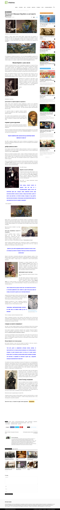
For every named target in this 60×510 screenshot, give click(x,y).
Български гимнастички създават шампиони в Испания (47, 80)
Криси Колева (42, 97)
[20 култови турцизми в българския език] (47, 44)
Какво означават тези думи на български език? (12, 432)
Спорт (42, 7)
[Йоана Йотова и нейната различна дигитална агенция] (32, 454)
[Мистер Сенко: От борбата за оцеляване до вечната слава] (10, 454)
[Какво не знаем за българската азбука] (47, 31)
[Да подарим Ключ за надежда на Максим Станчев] (21, 464)
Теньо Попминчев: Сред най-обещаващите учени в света (46, 113)
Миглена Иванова (8, 17)
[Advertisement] (31, 92)
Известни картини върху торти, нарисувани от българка (47, 131)
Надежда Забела (7, 422)
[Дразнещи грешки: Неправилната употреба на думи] (47, 57)
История (28, 7)
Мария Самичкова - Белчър (44, 150)
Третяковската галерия (14, 423)
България (20, 7)
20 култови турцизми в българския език (45, 50)
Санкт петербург (7, 423)
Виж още (47, 157)
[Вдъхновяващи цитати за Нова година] (21, 454)
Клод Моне (31, 401)
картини (26, 421)
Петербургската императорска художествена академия (18, 422)
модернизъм (35, 421)
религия (28, 422)
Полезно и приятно (48, 7)
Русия (31, 422)
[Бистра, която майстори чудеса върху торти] (47, 90)
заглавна (9, 421)
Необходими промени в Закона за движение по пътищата (30, 432)
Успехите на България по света (45, 68)
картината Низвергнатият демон (19, 421)
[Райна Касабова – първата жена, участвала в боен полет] (10, 464)
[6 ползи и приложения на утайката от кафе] (32, 464)
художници (19, 423)
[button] (54, 7)
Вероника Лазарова (43, 81)
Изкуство (33, 7)
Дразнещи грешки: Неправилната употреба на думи (47, 63)
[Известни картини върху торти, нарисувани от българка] (47, 125)
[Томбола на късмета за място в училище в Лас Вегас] (47, 143)
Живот (16, 7)
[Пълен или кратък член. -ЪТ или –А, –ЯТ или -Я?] (47, 19)
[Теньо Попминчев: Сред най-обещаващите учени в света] (47, 108)
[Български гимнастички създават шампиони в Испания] (47, 74)
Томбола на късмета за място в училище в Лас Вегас (47, 149)
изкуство (13, 421)
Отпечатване (34, 427)
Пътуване (38, 7)
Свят (25, 7)
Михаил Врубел (30, 421)
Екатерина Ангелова (43, 115)
